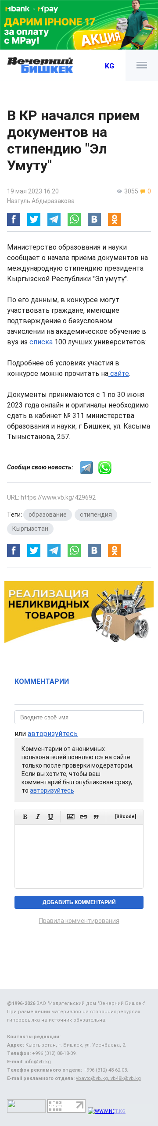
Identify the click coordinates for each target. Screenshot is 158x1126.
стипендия (96, 514)
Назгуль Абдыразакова (41, 200)
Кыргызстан (30, 528)
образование (48, 514)
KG (109, 66)
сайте (118, 373)
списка (41, 342)
